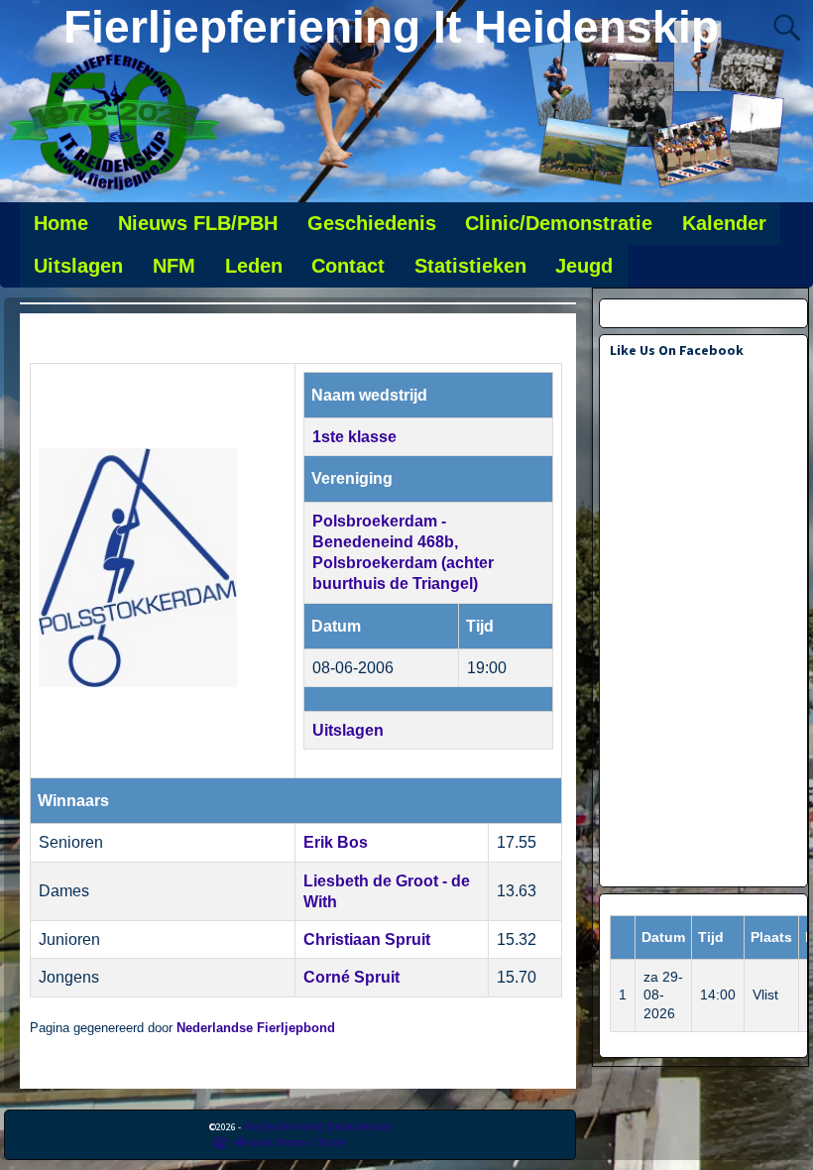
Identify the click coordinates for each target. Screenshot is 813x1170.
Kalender (724, 223)
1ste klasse (354, 436)
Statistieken (470, 266)
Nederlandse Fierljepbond (255, 1028)
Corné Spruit (351, 977)
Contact (348, 266)
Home (61, 223)
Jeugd (584, 266)
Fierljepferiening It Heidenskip (391, 27)
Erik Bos (335, 842)
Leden (254, 266)
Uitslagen (78, 266)
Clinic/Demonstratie (558, 223)
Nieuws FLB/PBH (198, 223)
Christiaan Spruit (366, 939)
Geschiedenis (371, 223)
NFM (174, 266)
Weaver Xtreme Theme (290, 1141)
